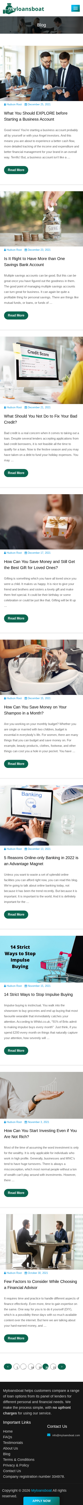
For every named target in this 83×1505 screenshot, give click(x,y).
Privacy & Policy (16, 1465)
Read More (16, 170)
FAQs (7, 1437)
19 (40, 1367)
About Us (10, 1448)
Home (8, 1431)
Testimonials (13, 1443)
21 (54, 1367)
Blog (6, 1454)
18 (32, 1367)
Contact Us (12, 1471)
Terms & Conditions (18, 1460)
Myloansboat (41, 1490)
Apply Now (41, 1501)
